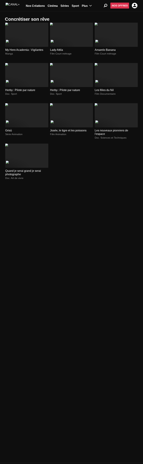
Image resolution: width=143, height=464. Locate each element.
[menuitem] (35, 5)
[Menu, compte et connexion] (134, 5)
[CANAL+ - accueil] (13, 5)
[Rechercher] (105, 5)
